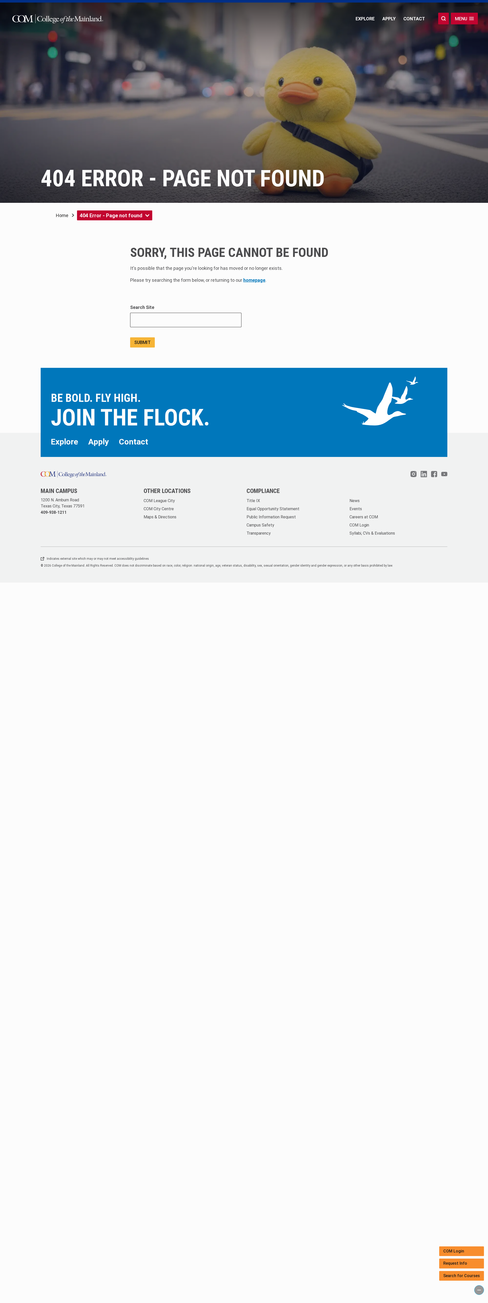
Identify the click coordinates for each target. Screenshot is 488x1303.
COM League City (159, 500)
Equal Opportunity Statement (273, 508)
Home (62, 215)
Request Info (455, 1263)
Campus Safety (260, 525)
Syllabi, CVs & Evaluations (372, 533)
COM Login (453, 1251)
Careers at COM (363, 517)
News (354, 500)
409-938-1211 (54, 512)
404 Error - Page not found (111, 215)
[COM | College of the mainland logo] (56, 18)
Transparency (259, 533)
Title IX (253, 500)
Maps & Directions (160, 517)
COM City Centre (159, 508)
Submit (142, 342)
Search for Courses (461, 1275)
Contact (414, 18)
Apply (389, 18)
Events (355, 508)
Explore (365, 18)
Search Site (142, 307)
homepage (254, 280)
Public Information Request (271, 517)
